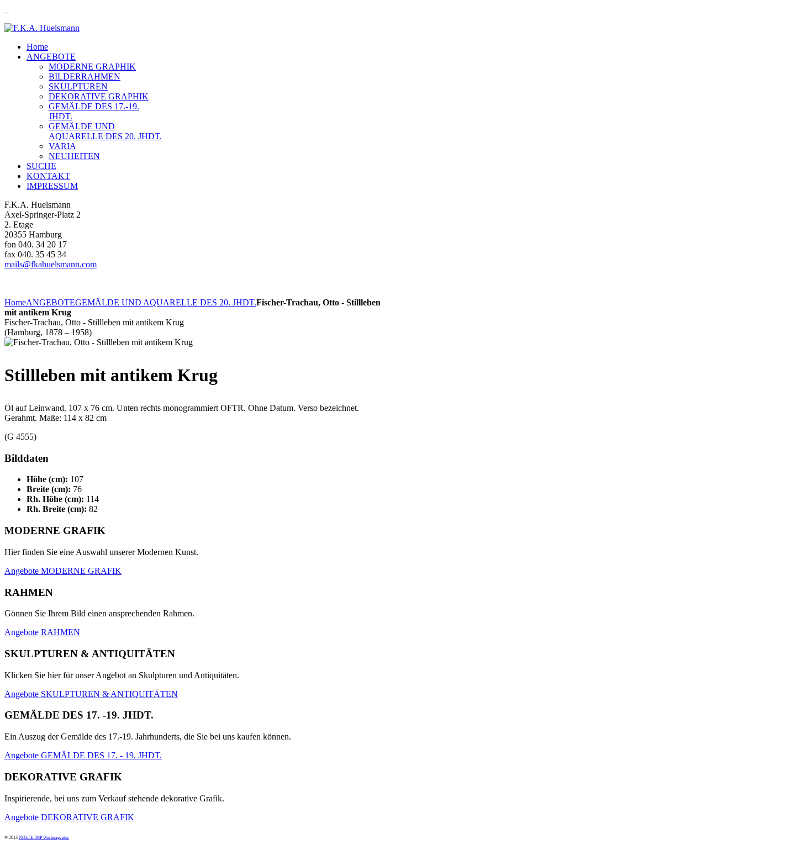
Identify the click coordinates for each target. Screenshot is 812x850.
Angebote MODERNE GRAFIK (63, 571)
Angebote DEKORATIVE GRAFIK (69, 817)
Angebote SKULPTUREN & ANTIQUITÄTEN (91, 694)
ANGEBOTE (50, 302)
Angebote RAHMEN (42, 632)
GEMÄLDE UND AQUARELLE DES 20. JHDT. (165, 302)
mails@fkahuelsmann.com (50, 264)
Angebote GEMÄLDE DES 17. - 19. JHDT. (83, 755)
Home (15, 302)
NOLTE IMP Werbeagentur (44, 837)
